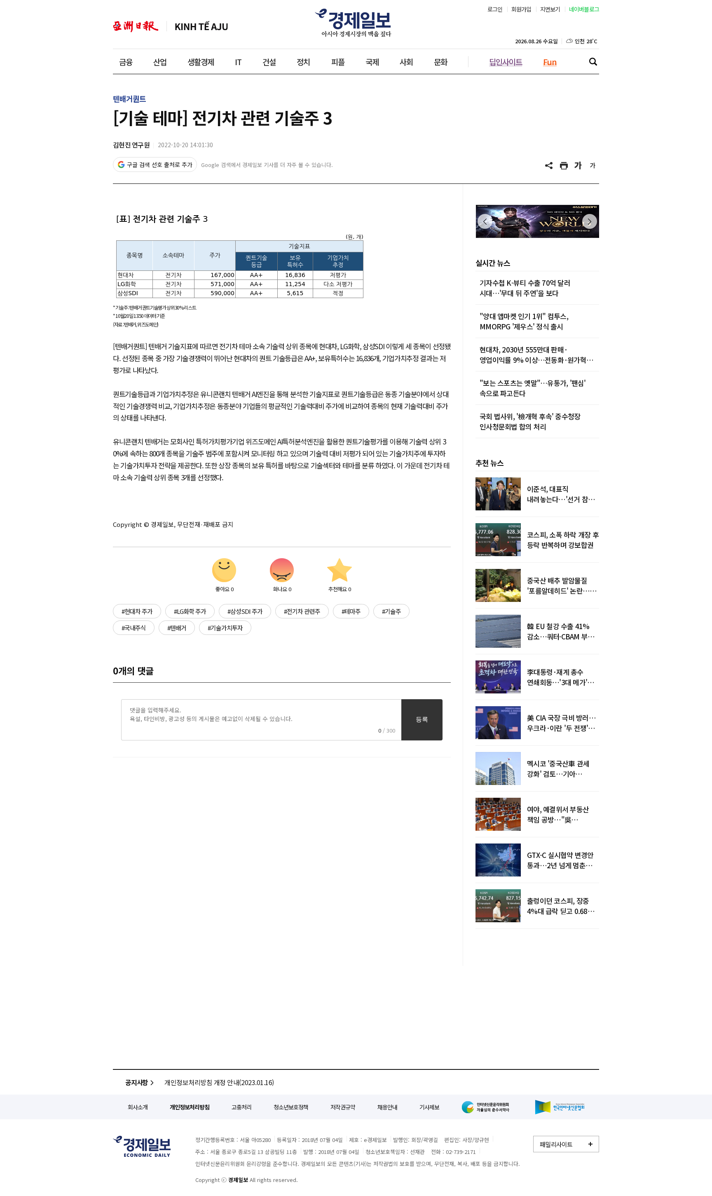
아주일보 (136, 27)
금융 (125, 61)
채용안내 (387, 1107)
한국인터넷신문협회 (560, 1107)
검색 (593, 61)
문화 (440, 61)
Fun (550, 61)
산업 (159, 61)
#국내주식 (134, 627)
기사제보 (429, 1107)
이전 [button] (485, 221)
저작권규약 (342, 1107)
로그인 (495, 9)
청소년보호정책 (291, 1107)
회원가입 (521, 9)
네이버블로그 (584, 9)
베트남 (201, 27)
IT (238, 61)
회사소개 (138, 1107)
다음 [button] (589, 221)
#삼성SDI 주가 (244, 611)
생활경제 (200, 61)
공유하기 (549, 166)
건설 (269, 61)
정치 (303, 61)
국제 (372, 61)
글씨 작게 (593, 166)
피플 (337, 61)
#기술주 (391, 611)
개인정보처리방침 (189, 1107)
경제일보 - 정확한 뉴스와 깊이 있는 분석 (142, 1146)
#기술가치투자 (225, 627)
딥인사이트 (505, 61)
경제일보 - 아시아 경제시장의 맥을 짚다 (356, 22)
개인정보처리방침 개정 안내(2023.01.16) (219, 1082)
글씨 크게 (578, 166)
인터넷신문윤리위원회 (487, 1107)
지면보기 (550, 9)
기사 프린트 (564, 166)
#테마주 (351, 611)
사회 (406, 61)
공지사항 (136, 1082)
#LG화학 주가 (190, 611)
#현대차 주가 (137, 611)
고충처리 (241, 1107)
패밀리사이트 (556, 1144)
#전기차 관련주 (302, 611)
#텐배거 (176, 627)
